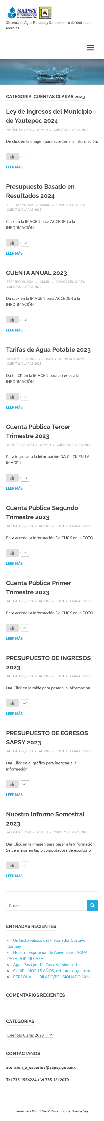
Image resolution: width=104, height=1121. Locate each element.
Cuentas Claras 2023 (71, 129)
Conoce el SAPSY (70, 204)
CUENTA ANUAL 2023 (36, 272)
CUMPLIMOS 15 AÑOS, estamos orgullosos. (52, 970)
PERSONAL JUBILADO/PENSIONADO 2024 (52, 976)
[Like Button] (12, 156)
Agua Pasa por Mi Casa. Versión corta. (47, 964)
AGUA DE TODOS (72, 358)
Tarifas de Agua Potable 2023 (48, 349)
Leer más (14, 167)
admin (42, 129)
